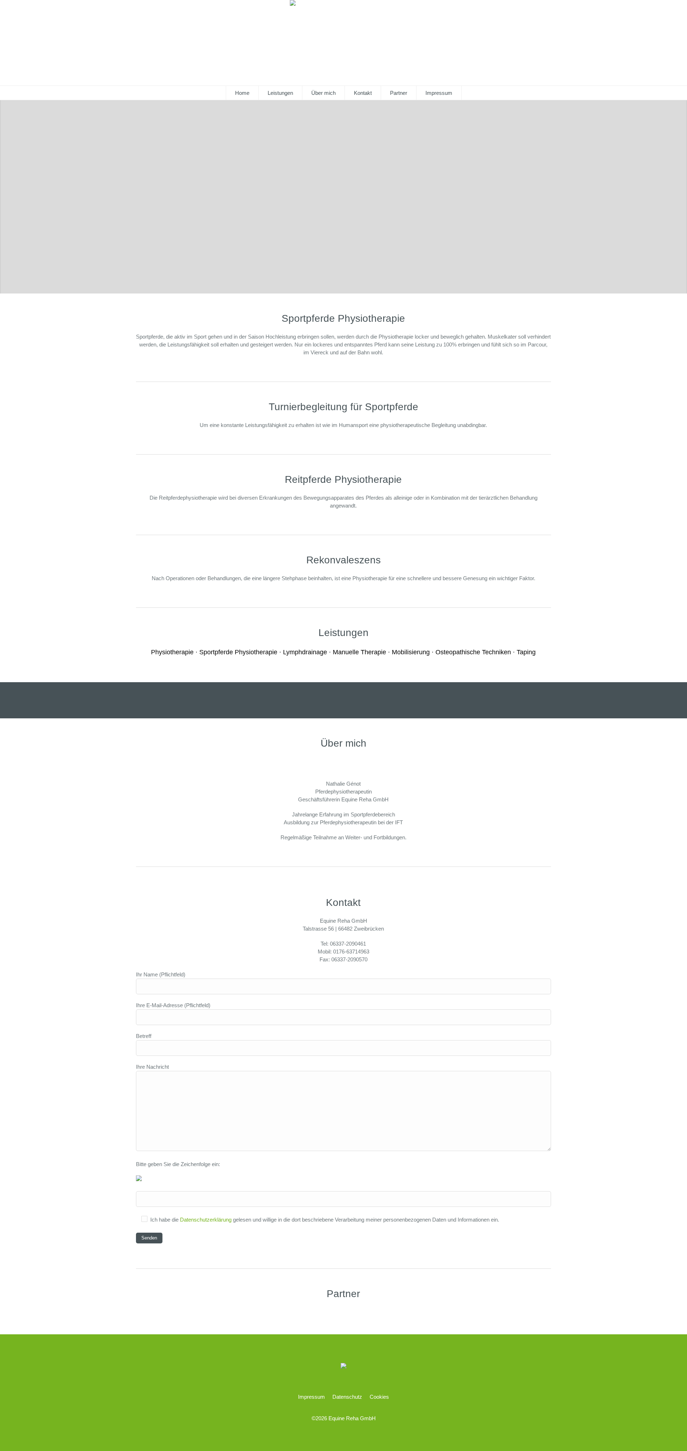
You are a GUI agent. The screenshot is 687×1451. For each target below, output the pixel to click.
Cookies (379, 1396)
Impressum (311, 1396)
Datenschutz (347, 1396)
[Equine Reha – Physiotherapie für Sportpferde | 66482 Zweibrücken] (343, 1367)
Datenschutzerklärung (206, 1220)
